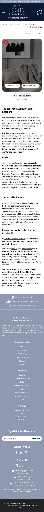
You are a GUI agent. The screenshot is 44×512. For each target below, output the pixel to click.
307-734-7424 (24, 466)
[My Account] (40, 11)
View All (22, 400)
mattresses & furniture (22, 385)
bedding (22, 375)
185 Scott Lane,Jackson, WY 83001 (24, 478)
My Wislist (22, 419)
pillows (21, 163)
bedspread (20, 203)
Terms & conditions (22, 350)
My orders (22, 416)
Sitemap (22, 361)
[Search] (36, 10)
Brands (12, 25)
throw (10, 203)
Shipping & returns (22, 357)
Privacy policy (22, 354)
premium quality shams (16, 269)
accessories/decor (22, 393)
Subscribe (36, 438)
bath (22, 382)
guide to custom (22, 396)
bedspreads (27, 248)
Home (4, 25)
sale (22, 389)
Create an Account (22, 410)
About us (22, 346)
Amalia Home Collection (27, 25)
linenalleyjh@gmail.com (24, 471)
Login (22, 413)
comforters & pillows (22, 378)
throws (14, 248)
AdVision (26, 505)
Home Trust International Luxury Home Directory (26, 490)
